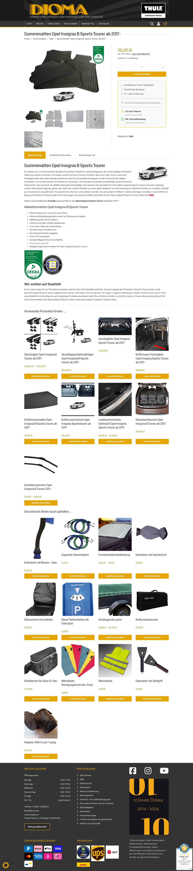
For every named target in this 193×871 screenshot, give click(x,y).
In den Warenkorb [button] (77, 376)
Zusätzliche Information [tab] (60, 155)
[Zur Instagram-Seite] (148, 771)
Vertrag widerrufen (37, 826)
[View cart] (165, 24)
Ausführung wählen (41, 376)
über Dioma (53, 23)
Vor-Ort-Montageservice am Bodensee (143, 102)
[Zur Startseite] (96, 10)
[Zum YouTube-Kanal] (164, 771)
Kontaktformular (31, 810)
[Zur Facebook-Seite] (132, 771)
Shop (29, 23)
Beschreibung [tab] (35, 155)
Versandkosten (143, 54)
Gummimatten (39, 38)
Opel (51, 38)
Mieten (39, 23)
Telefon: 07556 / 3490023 (36, 806)
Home (27, 38)
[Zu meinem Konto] (158, 24)
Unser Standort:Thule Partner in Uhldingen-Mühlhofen (42, 816)
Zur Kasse (103, 23)
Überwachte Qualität (39, 243)
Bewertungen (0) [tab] (87, 155)
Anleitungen (70, 23)
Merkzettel (88, 23)
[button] (6, 865)
